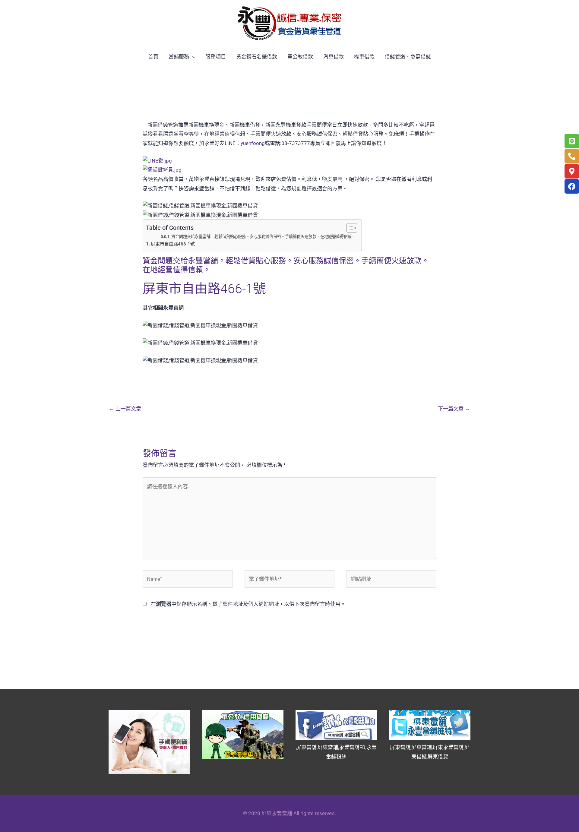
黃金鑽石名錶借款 (256, 57)
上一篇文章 (125, 409)
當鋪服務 (179, 57)
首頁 (153, 57)
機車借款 (364, 57)
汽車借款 (333, 57)
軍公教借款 (300, 57)
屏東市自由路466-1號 (173, 244)
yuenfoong (253, 143)
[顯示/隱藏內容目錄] (349, 228)
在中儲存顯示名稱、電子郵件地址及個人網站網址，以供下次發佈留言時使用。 (248, 604)
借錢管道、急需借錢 (408, 57)
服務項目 (215, 57)
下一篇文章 (454, 409)
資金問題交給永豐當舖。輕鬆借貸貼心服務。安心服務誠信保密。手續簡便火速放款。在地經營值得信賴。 (263, 236)
